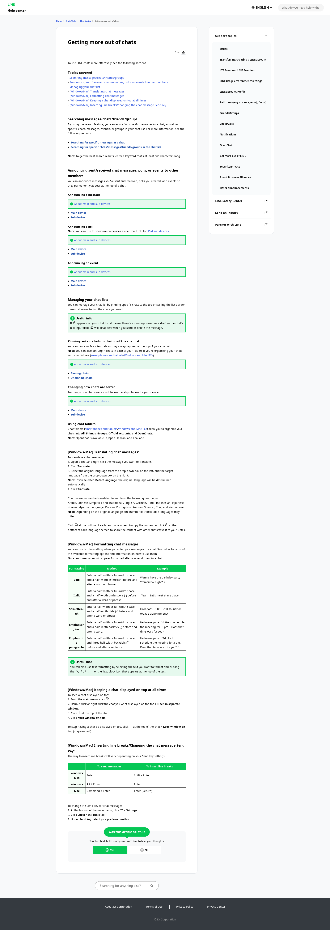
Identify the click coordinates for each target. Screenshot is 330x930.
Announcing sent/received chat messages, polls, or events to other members (119, 82)
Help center (17, 10)
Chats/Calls (71, 21)
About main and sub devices (92, 204)
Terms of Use (154, 906)
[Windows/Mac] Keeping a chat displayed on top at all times (108, 100)
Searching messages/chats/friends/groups (97, 77)
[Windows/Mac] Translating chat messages (97, 91)
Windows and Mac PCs (138, 355)
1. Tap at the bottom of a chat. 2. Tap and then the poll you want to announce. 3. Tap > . (101, 249)
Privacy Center (216, 906)
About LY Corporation (118, 906)
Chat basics (85, 21)
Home (59, 21)
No (147, 850)
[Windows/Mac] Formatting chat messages (97, 96)
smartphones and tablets (107, 355)
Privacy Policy (184, 906)
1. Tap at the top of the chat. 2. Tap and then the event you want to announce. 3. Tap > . (104, 281)
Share (177, 52)
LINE (11, 4)
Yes (112, 850)
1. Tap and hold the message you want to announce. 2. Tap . (101, 213)
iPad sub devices (158, 231)
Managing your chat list (85, 87)
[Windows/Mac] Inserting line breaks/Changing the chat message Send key (118, 105)
